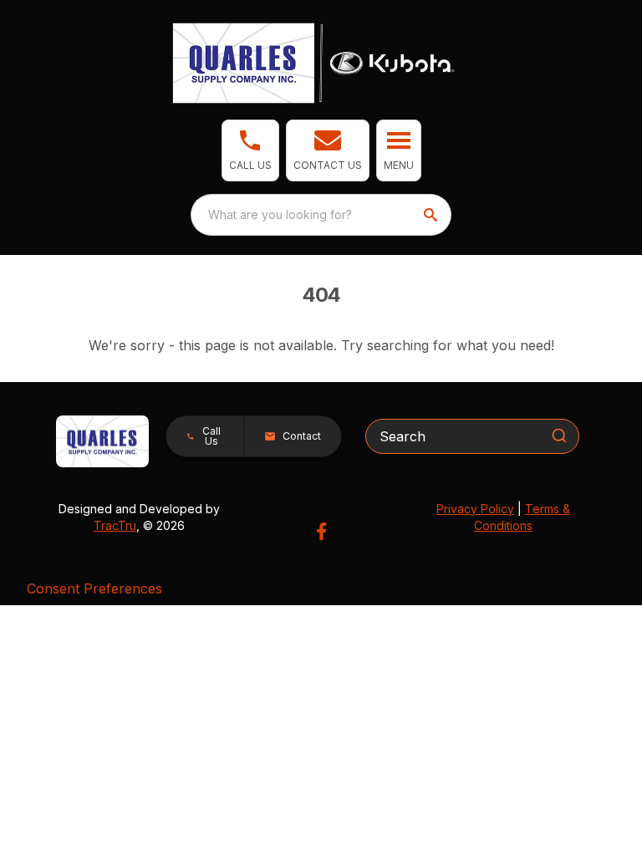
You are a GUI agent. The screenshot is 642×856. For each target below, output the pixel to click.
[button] (250, 150)
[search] (432, 215)
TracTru (115, 525)
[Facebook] (321, 531)
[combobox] (321, 215)
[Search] (559, 435)
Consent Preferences (94, 588)
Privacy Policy (475, 509)
